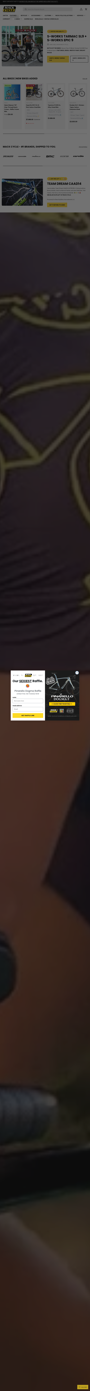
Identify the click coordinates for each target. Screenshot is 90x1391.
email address (17, 705)
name (14, 697)
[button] (28, 675)
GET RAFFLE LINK (27, 715)
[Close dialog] (77, 672)
